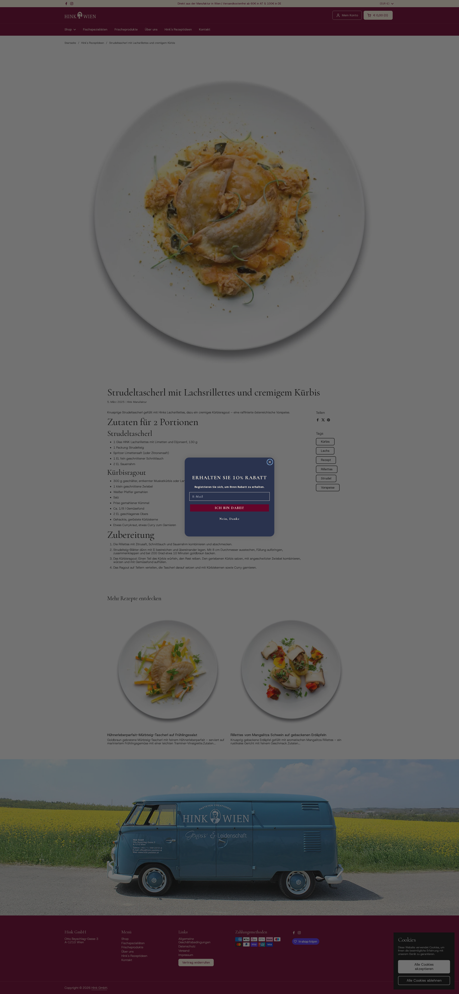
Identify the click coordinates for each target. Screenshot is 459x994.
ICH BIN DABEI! (229, 508)
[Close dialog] (270, 462)
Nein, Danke (229, 519)
